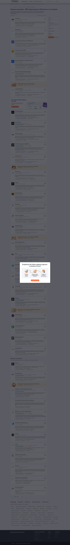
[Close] (49, 263)
